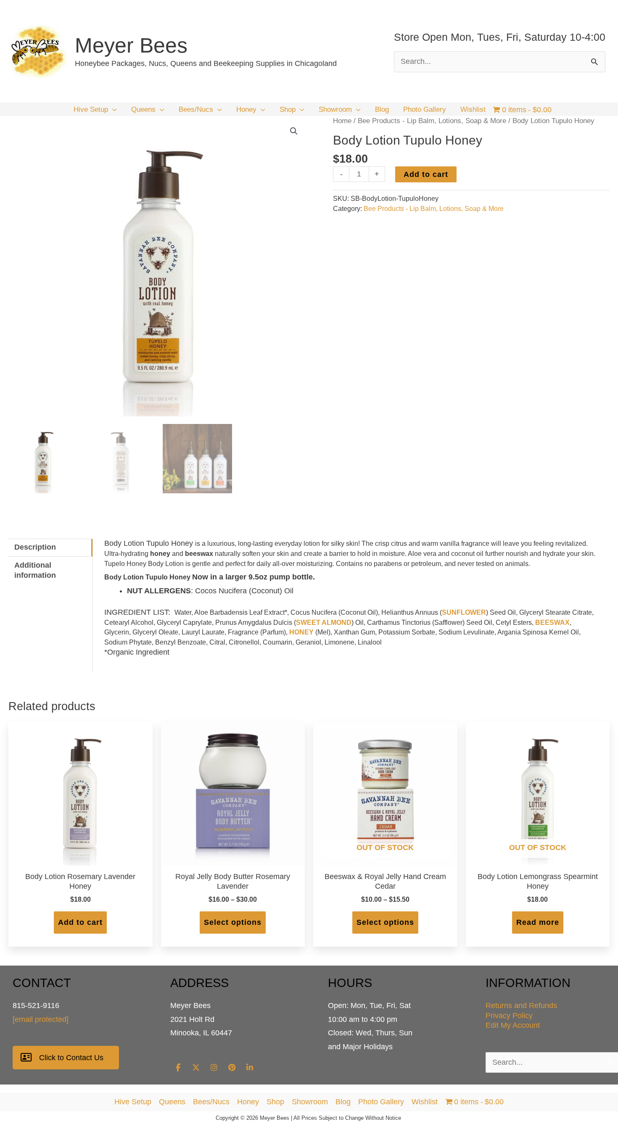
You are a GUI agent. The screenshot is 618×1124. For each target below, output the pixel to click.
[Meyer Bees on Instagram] (214, 1067)
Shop (275, 1102)
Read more (537, 922)
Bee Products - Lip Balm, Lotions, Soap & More (432, 121)
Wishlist (425, 1102)
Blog (343, 1102)
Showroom (310, 1102)
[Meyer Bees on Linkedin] (249, 1067)
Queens (172, 1102)
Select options (232, 922)
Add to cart (426, 174)
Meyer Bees (131, 45)
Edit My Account (513, 1025)
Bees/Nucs (211, 1102)
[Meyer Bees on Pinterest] (231, 1067)
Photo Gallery (381, 1102)
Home (342, 121)
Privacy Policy (509, 1015)
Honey (248, 1102)
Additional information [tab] (35, 570)
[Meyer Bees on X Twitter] (195, 1067)
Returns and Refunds (521, 1005)
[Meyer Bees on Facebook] (177, 1067)
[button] (112, 109)
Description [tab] (35, 547)
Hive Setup (132, 1102)
